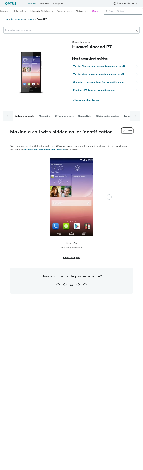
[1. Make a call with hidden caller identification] (71, 197)
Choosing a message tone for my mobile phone (98, 82)
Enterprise (58, 3)
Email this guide (71, 257)
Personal (32, 3)
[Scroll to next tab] (135, 116)
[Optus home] (10, 3)
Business (44, 3)
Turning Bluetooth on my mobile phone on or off (99, 66)
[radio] (58, 284)
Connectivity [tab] (85, 116)
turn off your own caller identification (45, 149)
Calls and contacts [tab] (24, 116)
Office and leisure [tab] (64, 116)
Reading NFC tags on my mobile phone (94, 90)
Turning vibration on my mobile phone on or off (98, 74)
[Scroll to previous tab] (8, 116)
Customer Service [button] (125, 3)
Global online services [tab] (107, 116)
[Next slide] (109, 197)
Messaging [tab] (44, 116)
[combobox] (125, 11)
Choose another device (86, 100)
